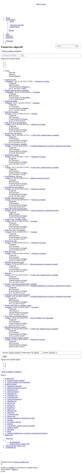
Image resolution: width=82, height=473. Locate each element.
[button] (5, 67)
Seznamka (36, 92)
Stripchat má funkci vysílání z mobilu (16, 338)
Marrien (9, 103)
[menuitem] (7, 18)
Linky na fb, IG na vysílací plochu (15, 122)
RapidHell (10, 92)
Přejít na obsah (41, 4)
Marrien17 (10, 81)
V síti (6, 165)
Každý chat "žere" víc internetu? (15, 230)
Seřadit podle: (26, 353)
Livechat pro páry (10, 79)
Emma (9, 114)
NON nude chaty (10, 252)
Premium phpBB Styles (21, 462)
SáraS (8, 124)
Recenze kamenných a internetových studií (44, 210)
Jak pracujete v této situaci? (13, 133)
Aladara (9, 307)
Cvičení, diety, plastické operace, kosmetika (45, 135)
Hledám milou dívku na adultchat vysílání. (18, 305)
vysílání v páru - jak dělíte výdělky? (16, 219)
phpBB (11, 468)
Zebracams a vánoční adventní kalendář (17, 295)
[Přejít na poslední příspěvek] (30, 87)
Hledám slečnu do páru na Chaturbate (17, 90)
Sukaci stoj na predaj (11, 112)
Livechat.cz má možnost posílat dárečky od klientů (21, 284)
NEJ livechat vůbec (11, 241)
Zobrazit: (5, 353)
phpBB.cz (15, 469)
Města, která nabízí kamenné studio (16, 209)
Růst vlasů (8, 273)
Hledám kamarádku (11, 101)
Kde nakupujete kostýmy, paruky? (15, 327)
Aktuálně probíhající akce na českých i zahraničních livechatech (51, 146)
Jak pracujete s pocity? (12, 155)
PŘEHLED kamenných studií (14, 262)
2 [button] (5, 64)
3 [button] (5, 66)
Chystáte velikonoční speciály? (14, 198)
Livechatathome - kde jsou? (13, 176)
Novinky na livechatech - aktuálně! (16, 144)
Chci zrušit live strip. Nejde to (14, 187)
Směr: (46, 353)
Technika (34, 114)
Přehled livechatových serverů (39, 178)
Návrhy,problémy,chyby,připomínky (41, 318)
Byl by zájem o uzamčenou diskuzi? (16, 316)
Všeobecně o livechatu (42, 81)
